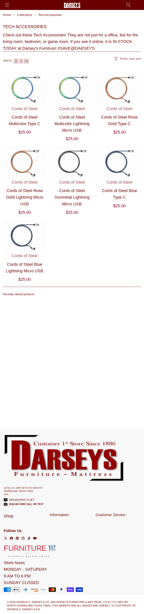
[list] (16, 61)
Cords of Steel (25, 108)
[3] (26, 61)
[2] (21, 61)
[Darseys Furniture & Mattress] (72, 5)
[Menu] (7, 5)
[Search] (128, 5)
